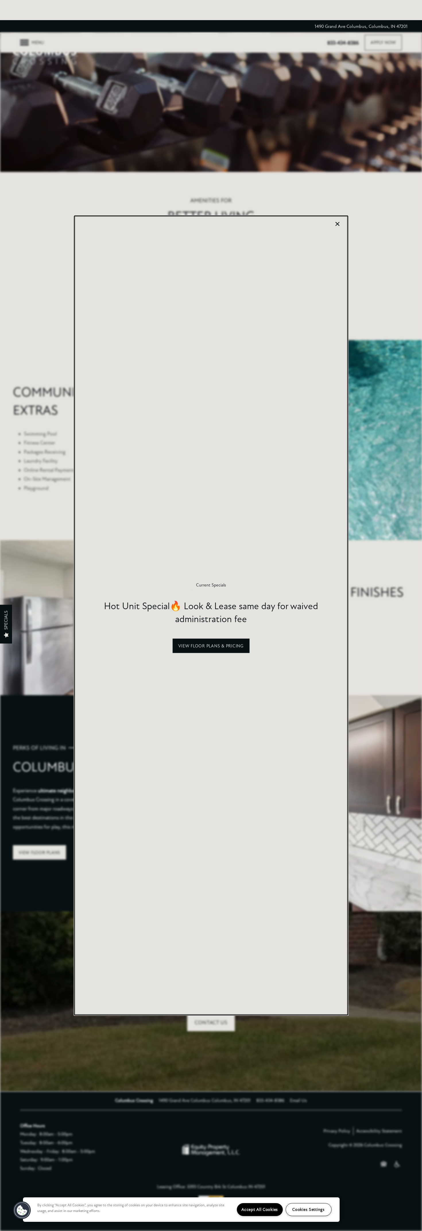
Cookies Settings (308, 1209)
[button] (211, 646)
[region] (181, 1209)
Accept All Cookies (259, 1209)
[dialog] (211, 615)
